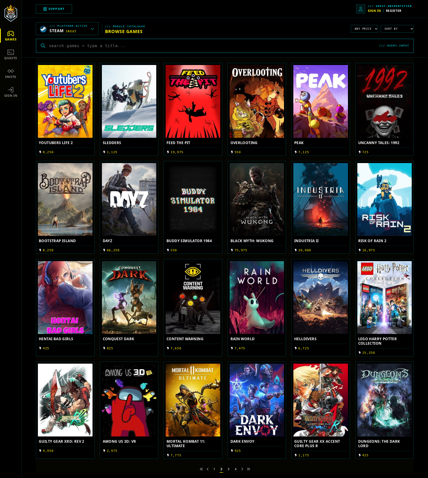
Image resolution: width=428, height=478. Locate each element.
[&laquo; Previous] (201, 469)
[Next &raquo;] (242, 469)
